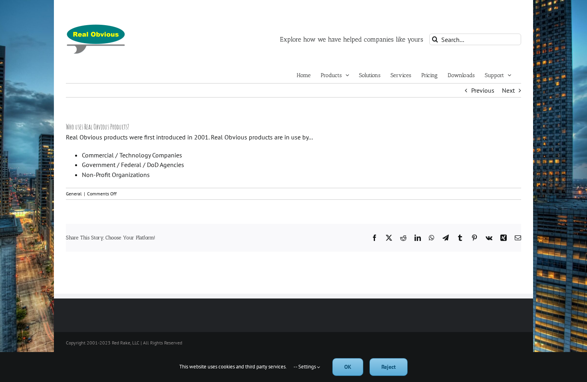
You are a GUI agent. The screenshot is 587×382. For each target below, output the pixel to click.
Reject (388, 366)
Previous (482, 90)
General (74, 194)
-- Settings (305, 366)
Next (508, 90)
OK (347, 366)
